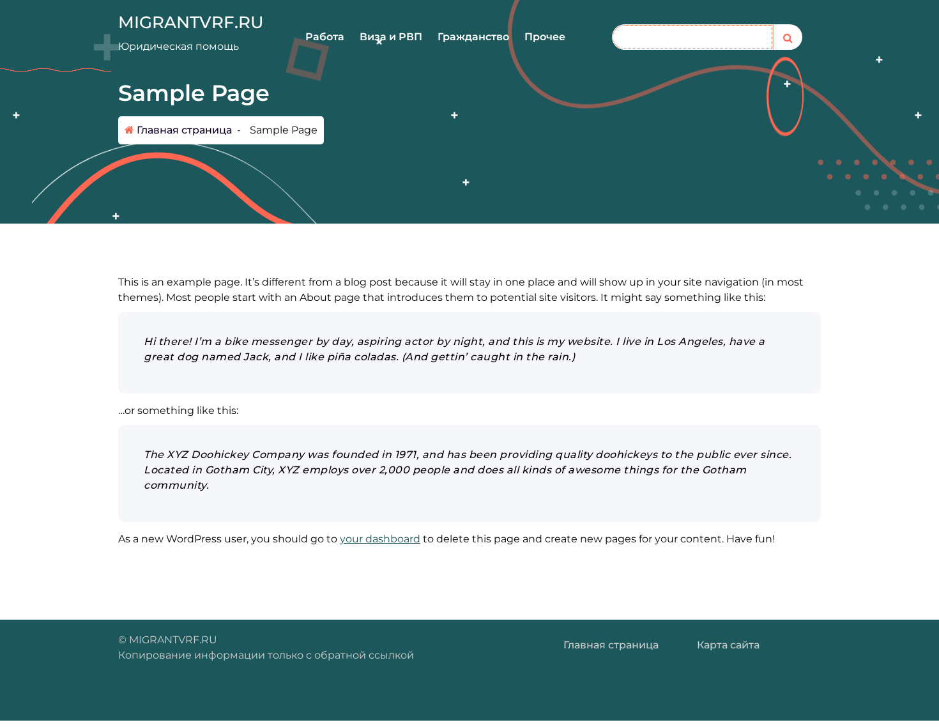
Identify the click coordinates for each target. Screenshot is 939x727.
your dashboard (380, 539)
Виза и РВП (391, 37)
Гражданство (473, 37)
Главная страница (183, 130)
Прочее (544, 37)
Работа (324, 37)
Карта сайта (728, 645)
